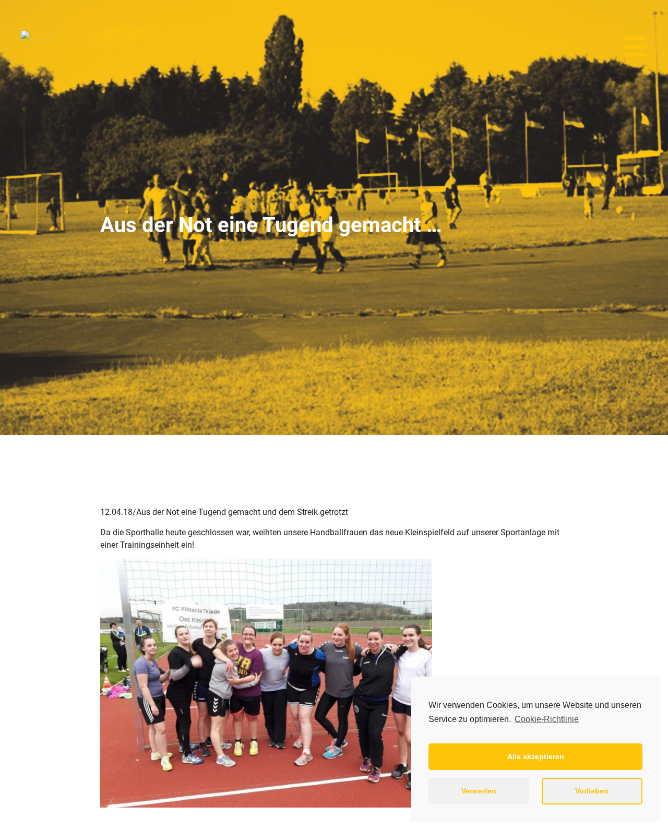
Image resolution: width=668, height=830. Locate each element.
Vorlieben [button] (592, 791)
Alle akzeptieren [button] (535, 756)
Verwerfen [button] (478, 791)
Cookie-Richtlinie (547, 719)
